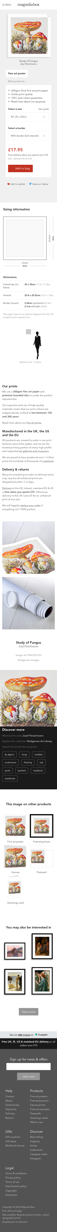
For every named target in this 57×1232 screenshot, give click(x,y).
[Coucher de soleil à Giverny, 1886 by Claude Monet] (14, 951)
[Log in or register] (47, 5)
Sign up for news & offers (28, 1059)
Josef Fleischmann (28, 64)
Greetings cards (39, 1118)
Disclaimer (11, 1195)
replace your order (30, 505)
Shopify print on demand (14, 1221)
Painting (28, 762)
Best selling (36, 1137)
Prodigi (18, 1211)
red (41, 762)
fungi (24, 754)
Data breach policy (15, 1186)
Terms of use (12, 1182)
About (8, 1100)
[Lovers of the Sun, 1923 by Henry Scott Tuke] (14, 982)
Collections (36, 1150)
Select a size (28, 109)
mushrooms (10, 762)
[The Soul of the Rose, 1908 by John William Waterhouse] (42, 981)
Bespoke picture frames (29, 1214)
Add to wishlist (17, 184)
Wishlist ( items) (14, 1145)
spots (7, 770)
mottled (38, 754)
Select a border (16, 128)
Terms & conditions (16, 1173)
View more (28, 1012)
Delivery (7, 488)
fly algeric (9, 754)
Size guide (43, 109)
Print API (6, 1211)
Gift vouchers (12, 1137)
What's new (36, 1122)
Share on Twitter (40, 184)
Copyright (11, 1190)
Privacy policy (13, 1177)
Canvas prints (37, 1105)
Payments (10, 1109)
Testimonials (12, 1105)
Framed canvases (40, 1109)
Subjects (35, 1141)
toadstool (38, 770)
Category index (38, 1154)
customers (48, 461)
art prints (40, 101)
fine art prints (33, 422)
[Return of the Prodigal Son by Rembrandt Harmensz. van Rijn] (42, 946)
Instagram (35, 1158)
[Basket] (52, 5)
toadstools (10, 778)
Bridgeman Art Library (39, 741)
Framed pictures (39, 1100)
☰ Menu (6, 4)
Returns (9, 1118)
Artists (33, 1145)
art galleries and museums (34, 451)
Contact (9, 1096)
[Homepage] (28, 5)
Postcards (35, 1113)
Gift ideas (10, 1141)
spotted (22, 770)
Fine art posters (38, 1096)
